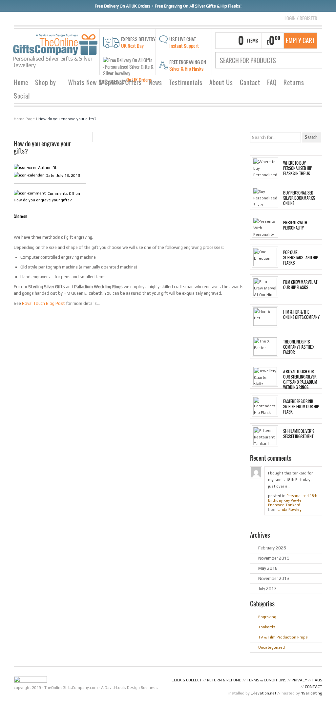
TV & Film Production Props (283, 637)
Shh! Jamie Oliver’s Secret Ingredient (298, 434)
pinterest (41, 227)
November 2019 (273, 558)
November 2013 (273, 578)
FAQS (317, 680)
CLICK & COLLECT (187, 680)
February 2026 (272, 548)
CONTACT (313, 686)
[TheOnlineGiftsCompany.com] (55, 44)
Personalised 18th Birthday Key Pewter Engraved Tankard (292, 500)
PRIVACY (299, 680)
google (33, 227)
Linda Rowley (290, 509)
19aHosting (311, 693)
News (155, 82)
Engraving (267, 617)
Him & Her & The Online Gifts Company (301, 314)
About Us (221, 82)
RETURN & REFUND (224, 680)
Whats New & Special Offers (105, 82)
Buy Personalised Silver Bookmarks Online (299, 198)
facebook (17, 227)
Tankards (266, 627)
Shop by (43, 83)
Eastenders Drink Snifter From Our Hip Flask (301, 407)
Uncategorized (271, 647)
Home (21, 82)
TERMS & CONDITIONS (266, 680)
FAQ (272, 82)
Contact (250, 82)
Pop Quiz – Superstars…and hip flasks (300, 258)
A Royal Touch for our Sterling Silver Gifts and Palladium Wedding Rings (300, 379)
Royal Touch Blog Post (43, 303)
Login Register (300, 18)
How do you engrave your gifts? (67, 119)
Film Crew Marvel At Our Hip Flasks (300, 285)
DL (54, 167)
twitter (25, 227)
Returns (294, 82)
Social (22, 96)
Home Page (24, 119)
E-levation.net (263, 693)
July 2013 (267, 588)
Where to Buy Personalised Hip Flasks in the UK (297, 168)
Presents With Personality (295, 225)
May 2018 (268, 568)
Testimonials (185, 82)
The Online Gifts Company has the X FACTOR (298, 347)
